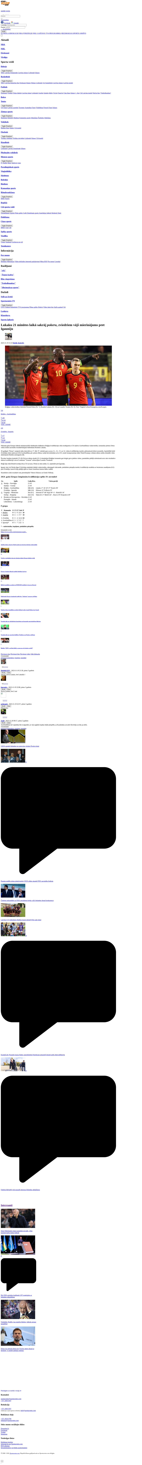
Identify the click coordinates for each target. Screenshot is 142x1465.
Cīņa (6, 228)
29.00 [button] (3, 423)
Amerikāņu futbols (45, 213)
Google (16, 23)
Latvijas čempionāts (11, 73)
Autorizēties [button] (5, 20)
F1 (2, 163)
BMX (3, 199)
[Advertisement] (18, 1367)
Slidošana (47, 118)
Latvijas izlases (23, 73)
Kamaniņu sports (25, 118)
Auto (19, 163)
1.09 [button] (2, 418)
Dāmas (33, 83)
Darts (59, 213)
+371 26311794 (6, 1419)
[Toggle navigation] (1, 35)
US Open (4, 108)
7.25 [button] (3, 438)
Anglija (40, 93)
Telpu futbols (17, 93)
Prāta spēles (19, 213)
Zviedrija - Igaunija (7, 432)
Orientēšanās (5, 213)
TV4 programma (23, 307)
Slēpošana (34, 118)
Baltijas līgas (5, 128)
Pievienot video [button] (25, 654)
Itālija (51, 93)
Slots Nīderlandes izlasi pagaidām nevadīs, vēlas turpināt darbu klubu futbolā (16, 1232)
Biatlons (16, 118)
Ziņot (8, 672)
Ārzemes (21, 108)
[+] (5, 667)
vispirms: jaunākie (20, 658)
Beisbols (54, 213)
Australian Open (30, 108)
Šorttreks (41, 118)
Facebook (6, 23)
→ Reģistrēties (5, 29)
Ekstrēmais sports (33, 213)
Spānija (46, 93)
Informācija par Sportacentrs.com (12, 1444)
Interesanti (6, 1205)
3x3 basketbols (48, 83)
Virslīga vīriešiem (6, 138)
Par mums (51, 261)
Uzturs (3, 242)
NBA (21, 33)
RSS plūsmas (5, 1446)
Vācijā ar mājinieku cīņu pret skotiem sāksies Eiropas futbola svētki (18, 558)
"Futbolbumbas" (105, 93)
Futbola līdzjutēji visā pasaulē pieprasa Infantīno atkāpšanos (20, 1190)
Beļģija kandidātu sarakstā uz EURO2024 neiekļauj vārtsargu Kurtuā (18, 585)
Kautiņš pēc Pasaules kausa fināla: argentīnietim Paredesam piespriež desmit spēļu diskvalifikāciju (33, 1055)
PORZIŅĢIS (27, 33)
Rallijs (5, 163)
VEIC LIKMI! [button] (5, 424)
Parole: (3, 27)
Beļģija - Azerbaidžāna (8, 414)
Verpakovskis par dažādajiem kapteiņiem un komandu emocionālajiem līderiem (21, 621)
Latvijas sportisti (12, 108)
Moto (9, 163)
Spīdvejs (14, 163)
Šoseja (7, 199)
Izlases (37, 73)
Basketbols (14, 307)
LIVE (3, 307)
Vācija (55, 93)
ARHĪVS (83, 33)
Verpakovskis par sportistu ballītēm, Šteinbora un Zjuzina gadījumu (18, 634)
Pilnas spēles (33, 307)
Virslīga (10, 93)
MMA (3, 228)
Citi (10, 228)
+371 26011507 (6, 1401)
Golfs (25, 213)
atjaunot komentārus (7, 658)
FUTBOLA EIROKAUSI (9, 33)
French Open (48, 108)
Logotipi (57, 261)
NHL (34, 33)
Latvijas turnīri (68, 83)
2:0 (2, 428)
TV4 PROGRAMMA (53, 33)
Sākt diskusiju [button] (35, 654)
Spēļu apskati (58, 307)
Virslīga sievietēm (18, 138)
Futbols (7, 307)
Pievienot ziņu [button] (5, 654)
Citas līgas (66, 93)
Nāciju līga (96, 93)
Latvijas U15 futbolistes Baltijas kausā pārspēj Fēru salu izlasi (21, 920)
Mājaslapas (10, 261)
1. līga (77, 93)
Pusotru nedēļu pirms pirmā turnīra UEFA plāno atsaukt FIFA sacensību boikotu (27, 881)
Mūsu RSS (43, 261)
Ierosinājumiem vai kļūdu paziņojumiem (14, 1448)
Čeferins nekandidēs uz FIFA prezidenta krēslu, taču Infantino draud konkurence (27, 900)
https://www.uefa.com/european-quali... (14, 532)
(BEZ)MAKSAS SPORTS (70, 33)
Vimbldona (39, 108)
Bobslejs (10, 118)
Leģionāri (31, 73)
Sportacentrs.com (15, 1453)
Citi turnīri (17, 128)
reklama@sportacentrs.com (10, 1420)
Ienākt (3, 31)
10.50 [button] (3, 420)
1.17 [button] (2, 435)
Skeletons (4, 118)
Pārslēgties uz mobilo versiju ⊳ (11, 1391)
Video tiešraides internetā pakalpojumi (27, 261)
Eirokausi (23, 83)
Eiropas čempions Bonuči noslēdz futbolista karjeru (14, 571)
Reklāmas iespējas (7, 1442)
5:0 (2, 410)
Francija (60, 93)
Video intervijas (48, 307)
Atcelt (3, 672)
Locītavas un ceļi (17, 242)
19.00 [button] (3, 440)
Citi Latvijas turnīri (86, 93)
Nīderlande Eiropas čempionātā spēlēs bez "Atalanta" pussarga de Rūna (19, 596)
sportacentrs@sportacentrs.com (11, 1399)
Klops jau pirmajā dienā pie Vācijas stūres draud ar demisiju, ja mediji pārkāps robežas (17, 1349)
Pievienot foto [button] (15, 654)
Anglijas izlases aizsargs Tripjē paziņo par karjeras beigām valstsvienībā (19, 544)
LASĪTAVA (41, 33)
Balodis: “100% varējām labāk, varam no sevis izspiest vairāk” (17, 648)
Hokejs (40, 307)
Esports (12, 213)
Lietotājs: (4, 25)
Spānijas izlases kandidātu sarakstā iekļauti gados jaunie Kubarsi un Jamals (20, 609)
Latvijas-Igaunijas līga (12, 83)
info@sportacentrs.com (28, 1410)
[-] (7, 667)
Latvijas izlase (26, 93)
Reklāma (4, 261)
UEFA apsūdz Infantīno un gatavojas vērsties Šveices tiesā (20, 746)
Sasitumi (8, 242)
